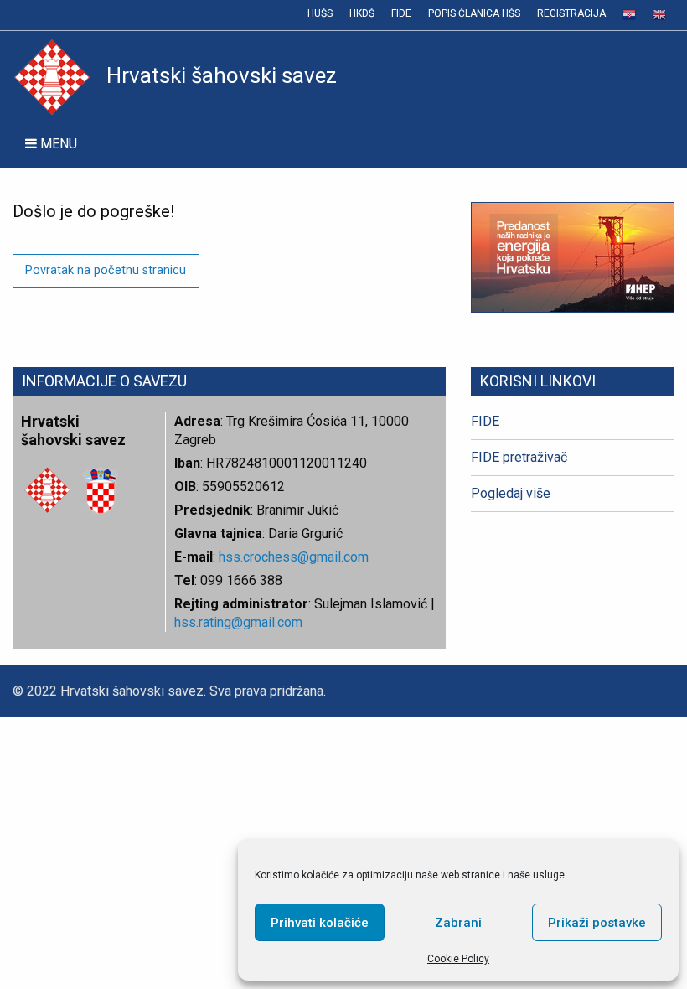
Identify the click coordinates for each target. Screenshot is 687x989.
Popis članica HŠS (474, 13)
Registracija (571, 13)
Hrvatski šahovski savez (221, 75)
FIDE (401, 13)
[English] (659, 15)
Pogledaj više (510, 493)
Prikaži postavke (597, 922)
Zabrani (458, 922)
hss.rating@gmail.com (238, 622)
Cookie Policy (458, 959)
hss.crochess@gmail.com (294, 557)
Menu (57, 144)
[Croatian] (629, 15)
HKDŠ (361, 13)
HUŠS (320, 13)
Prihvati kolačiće (320, 922)
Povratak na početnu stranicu (105, 270)
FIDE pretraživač (519, 457)
